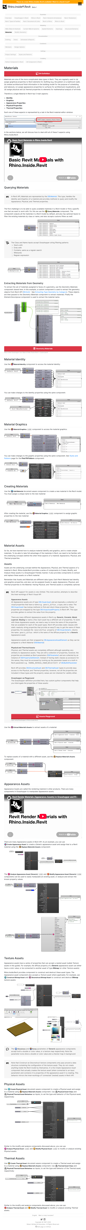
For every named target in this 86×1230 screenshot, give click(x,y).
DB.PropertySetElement (30, 658)
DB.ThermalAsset (52, 668)
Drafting (8, 39)
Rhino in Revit (35, 18)
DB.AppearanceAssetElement (55, 640)
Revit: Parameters (70, 18)
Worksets (8, 47)
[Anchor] (30, 187)
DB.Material (52, 196)
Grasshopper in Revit (21, 18)
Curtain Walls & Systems (31, 29)
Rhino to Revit (59, 21)
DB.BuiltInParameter (69, 663)
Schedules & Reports (27, 39)
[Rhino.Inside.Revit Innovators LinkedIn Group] (44, 1219)
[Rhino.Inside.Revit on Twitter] (41, 1219)
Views (16, 39)
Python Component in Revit (14, 62)
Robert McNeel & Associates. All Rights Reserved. (43, 1224)
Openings (59, 29)
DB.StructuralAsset (33, 668)
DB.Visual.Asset (45, 602)
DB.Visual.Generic (64, 630)
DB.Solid (26, 292)
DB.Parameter (53, 655)
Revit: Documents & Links (31, 21)
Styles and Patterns (25, 54)
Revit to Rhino (47, 21)
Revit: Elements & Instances (52, 18)
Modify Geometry (20, 32)
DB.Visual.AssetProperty (50, 610)
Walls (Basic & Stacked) (12, 29)
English (34, 1215)
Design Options (19, 47)
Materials (8, 32)
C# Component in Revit (33, 62)
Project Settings (10, 54)
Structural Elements (71, 29)
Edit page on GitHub (44, 1227)
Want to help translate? (46, 1215)
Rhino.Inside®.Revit (19, 6)
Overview (8, 18)
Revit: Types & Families (12, 21)
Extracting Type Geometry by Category (51, 292)
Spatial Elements (47, 29)
